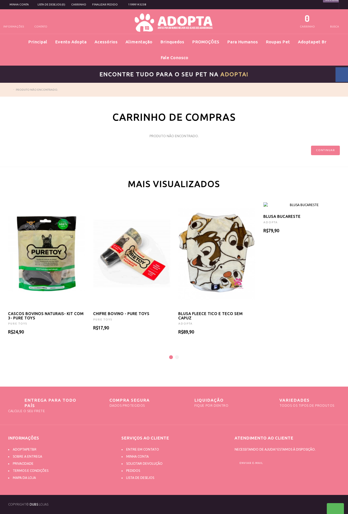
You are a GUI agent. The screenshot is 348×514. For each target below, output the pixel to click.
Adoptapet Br (312, 41)
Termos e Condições (30, 470)
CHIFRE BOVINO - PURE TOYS (121, 313)
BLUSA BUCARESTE (282, 216)
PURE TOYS (17, 323)
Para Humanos (242, 41)
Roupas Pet (278, 41)
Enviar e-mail (251, 462)
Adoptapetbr (24, 449)
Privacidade (23, 463)
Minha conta (137, 456)
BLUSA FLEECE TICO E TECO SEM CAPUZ (210, 315)
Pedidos (133, 470)
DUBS (34, 504)
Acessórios (106, 41)
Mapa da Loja (24, 477)
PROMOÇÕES (205, 41)
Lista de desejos (140, 477)
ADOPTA (185, 323)
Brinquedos (172, 41)
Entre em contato (142, 449)
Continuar (325, 150)
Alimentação (139, 41)
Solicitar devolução (144, 463)
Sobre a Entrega (27, 456)
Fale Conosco (174, 57)
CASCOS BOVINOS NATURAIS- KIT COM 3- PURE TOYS (46, 315)
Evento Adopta (71, 41)
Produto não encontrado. (37, 89)
